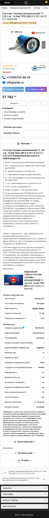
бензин (35, 308)
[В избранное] (37, 103)
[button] (43, 45)
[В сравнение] (44, 103)
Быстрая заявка (31, 103)
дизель (41, 308)
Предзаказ (14, 103)
